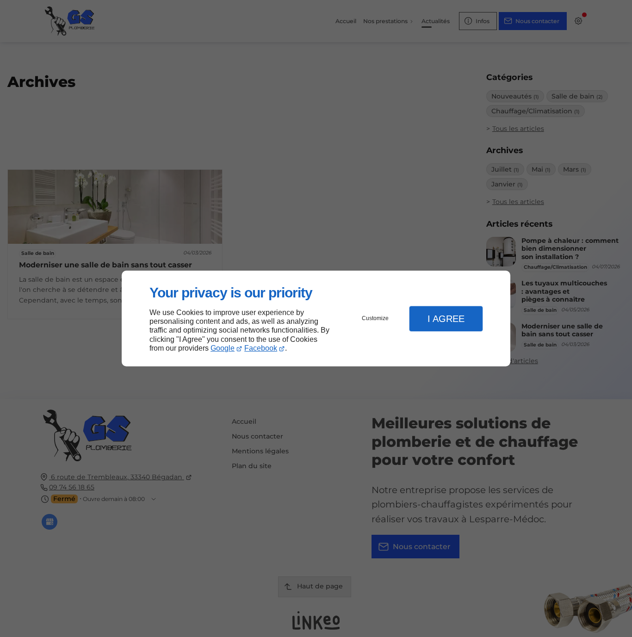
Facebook (260, 348)
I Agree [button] (446, 319)
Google (223, 348)
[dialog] (316, 318)
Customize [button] (375, 318)
